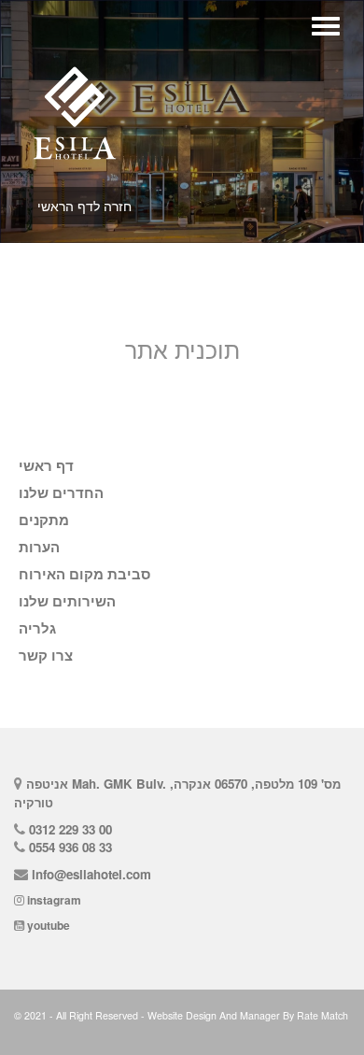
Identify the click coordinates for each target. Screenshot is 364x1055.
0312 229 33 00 (70, 829)
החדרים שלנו (61, 493)
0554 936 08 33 (70, 847)
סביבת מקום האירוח (84, 574)
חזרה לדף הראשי (84, 205)
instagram (54, 899)
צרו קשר (46, 656)
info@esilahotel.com (91, 874)
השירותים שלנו (67, 601)
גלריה (37, 629)
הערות (39, 547)
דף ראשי (46, 466)
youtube (48, 925)
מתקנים (44, 520)
